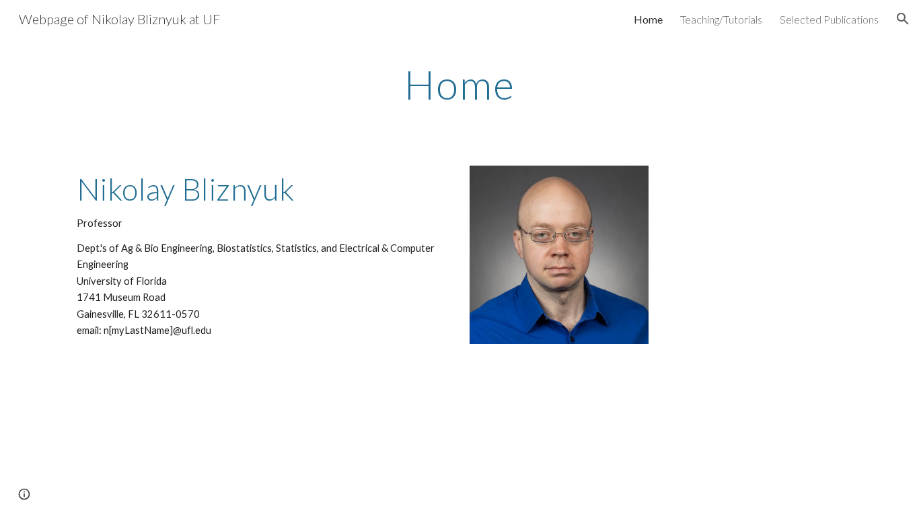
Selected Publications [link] (829, 19)
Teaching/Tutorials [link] (721, 19)
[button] (903, 19)
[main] (459, 84)
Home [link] (648, 19)
